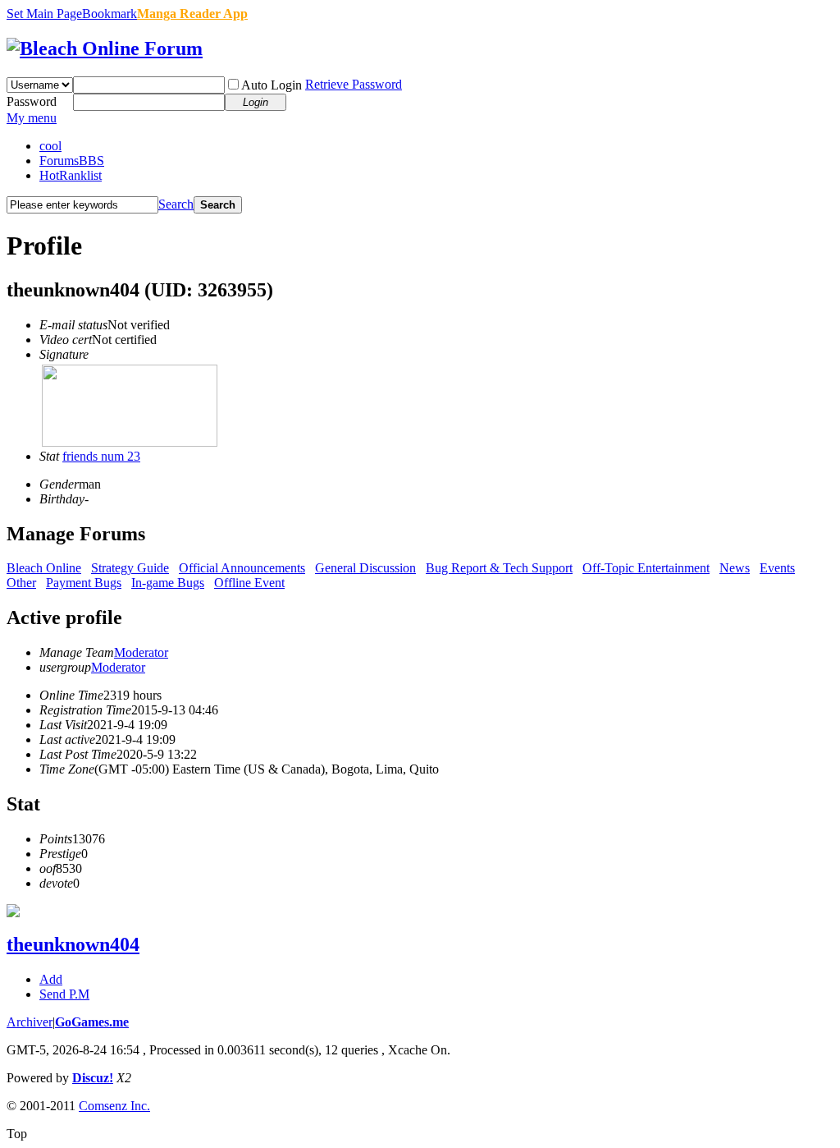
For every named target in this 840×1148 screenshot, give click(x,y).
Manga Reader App (192, 14)
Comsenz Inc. (114, 1106)
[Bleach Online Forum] (105, 48)
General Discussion (365, 568)
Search (176, 204)
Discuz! (92, 1078)
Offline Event (249, 583)
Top (17, 1134)
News (734, 568)
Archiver (29, 1022)
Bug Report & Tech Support (499, 568)
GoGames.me (92, 1022)
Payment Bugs (83, 583)
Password (32, 101)
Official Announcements (242, 568)
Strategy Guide (130, 568)
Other (21, 583)
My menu (32, 118)
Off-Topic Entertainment (646, 568)
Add (50, 979)
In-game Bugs (167, 583)
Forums (71, 161)
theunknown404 (73, 944)
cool (50, 146)
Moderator (141, 652)
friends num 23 (101, 456)
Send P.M (64, 994)
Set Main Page (44, 14)
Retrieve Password (353, 84)
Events (777, 568)
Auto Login (271, 85)
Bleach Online (44, 568)
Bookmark (109, 14)
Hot (70, 175)
